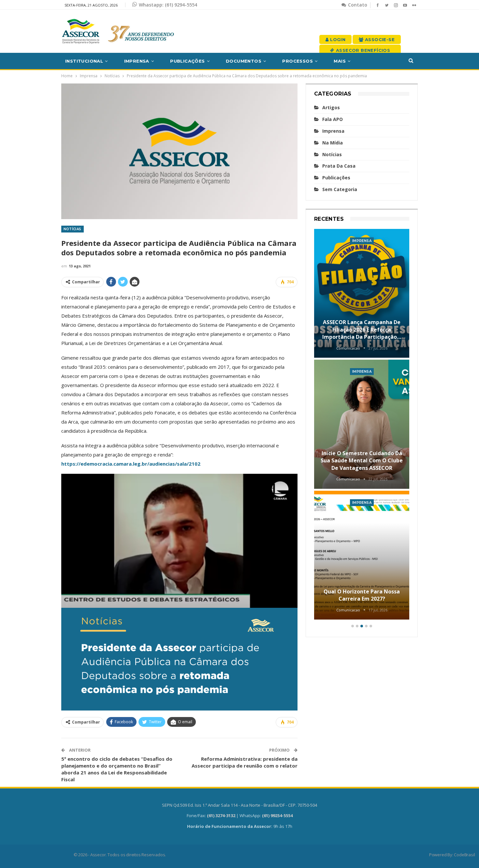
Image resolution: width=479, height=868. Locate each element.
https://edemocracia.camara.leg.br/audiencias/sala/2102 (130, 463)
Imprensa (136, 61)
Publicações (187, 61)
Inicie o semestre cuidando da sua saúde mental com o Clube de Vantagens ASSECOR (362, 460)
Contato (357, 5)
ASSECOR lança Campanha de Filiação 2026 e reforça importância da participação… (361, 329)
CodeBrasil (464, 855)
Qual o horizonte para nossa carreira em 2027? (362, 595)
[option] (362, 425)
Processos (297, 61)
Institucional (84, 61)
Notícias (72, 229)
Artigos (331, 107)
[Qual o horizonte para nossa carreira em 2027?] (362, 555)
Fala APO (332, 119)
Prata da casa (339, 166)
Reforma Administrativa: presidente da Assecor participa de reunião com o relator (245, 762)
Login (337, 39)
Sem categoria (339, 189)
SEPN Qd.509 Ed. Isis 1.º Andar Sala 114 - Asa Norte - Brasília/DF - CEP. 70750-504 (239, 805)
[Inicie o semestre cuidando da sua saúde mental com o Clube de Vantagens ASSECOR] (362, 424)
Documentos (243, 61)
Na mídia (332, 143)
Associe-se (379, 39)
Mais (340, 61)
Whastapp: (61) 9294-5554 (168, 5)
